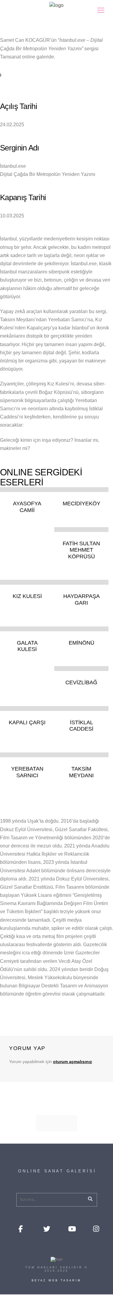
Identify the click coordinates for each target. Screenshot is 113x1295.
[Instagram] (96, 1228)
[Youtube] (71, 1228)
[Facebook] (21, 1228)
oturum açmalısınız (72, 1061)
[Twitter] (46, 1228)
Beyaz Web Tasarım (56, 1280)
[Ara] (88, 1198)
